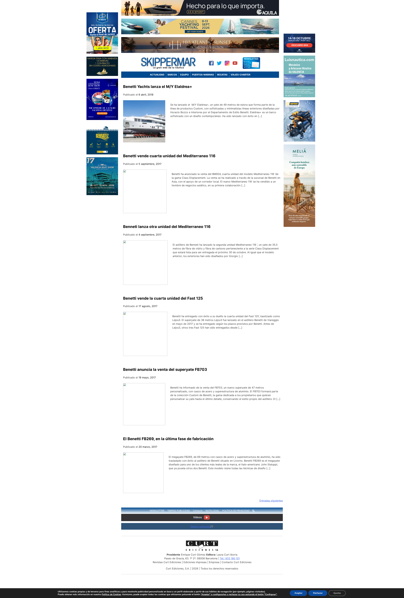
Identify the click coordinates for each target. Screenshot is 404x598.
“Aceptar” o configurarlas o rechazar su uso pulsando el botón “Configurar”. (239, 594)
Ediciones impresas (195, 562)
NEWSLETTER (157, 510)
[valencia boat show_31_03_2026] (102, 194)
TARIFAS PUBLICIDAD (178, 510)
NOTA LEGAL (212, 510)
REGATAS (222, 74)
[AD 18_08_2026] (102, 52)
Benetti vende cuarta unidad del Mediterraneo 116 (169, 156)
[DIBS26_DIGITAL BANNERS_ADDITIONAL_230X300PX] (102, 119)
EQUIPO (184, 74)
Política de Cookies (111, 594)
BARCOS (172, 74)
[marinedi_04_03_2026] (102, 75)
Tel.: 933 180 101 (230, 558)
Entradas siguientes (271, 500)
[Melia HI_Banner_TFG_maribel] (299, 225)
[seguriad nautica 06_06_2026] (102, 153)
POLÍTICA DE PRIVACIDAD (236, 510)
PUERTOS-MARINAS (203, 74)
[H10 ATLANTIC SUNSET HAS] (200, 52)
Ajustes (337, 593)
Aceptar (298, 593)
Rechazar (318, 593)
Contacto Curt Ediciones (236, 562)
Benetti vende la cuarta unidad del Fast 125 (163, 298)
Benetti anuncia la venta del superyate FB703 (165, 369)
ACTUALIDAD (157, 74)
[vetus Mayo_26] (299, 140)
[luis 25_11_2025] (299, 96)
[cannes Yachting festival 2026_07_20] (200, 33)
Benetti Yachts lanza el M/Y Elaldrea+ (157, 86)
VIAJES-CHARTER (240, 74)
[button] (253, 510)
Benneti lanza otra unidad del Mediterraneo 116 (167, 226)
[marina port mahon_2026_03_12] (299, 29)
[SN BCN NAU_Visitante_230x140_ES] (299, 51)
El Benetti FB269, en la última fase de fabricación (168, 439)
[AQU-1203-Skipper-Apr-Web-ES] (200, 14)
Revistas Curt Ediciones (167, 562)
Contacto (197, 510)
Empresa (214, 562)
